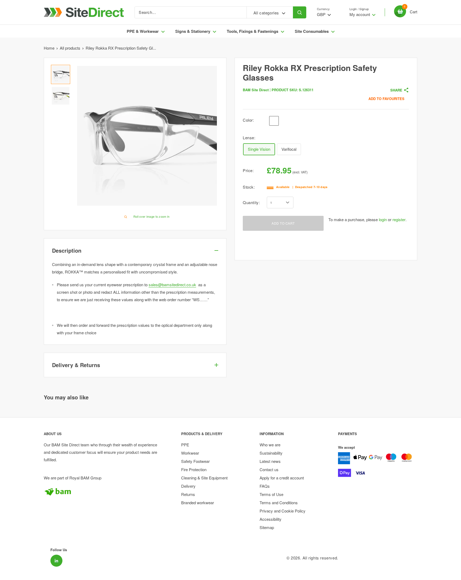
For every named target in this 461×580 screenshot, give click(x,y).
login (383, 219)
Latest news (270, 461)
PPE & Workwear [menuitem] (143, 31)
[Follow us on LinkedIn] (56, 561)
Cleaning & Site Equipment (204, 477)
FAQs (265, 486)
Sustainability (271, 453)
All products (70, 48)
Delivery (188, 486)
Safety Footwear (195, 461)
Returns (188, 494)
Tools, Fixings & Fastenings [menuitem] (252, 31)
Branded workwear (197, 502)
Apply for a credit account (282, 477)
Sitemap (267, 527)
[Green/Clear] (284, 121)
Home (49, 48)
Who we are (270, 444)
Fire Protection (193, 469)
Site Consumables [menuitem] (312, 31)
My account (360, 14)
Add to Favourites (386, 98)
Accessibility (270, 519)
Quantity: (251, 202)
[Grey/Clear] (274, 121)
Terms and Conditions (279, 502)
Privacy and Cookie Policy (282, 511)
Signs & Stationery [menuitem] (192, 31)
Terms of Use (271, 494)
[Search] (299, 12)
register (399, 219)
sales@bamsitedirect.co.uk (172, 284)
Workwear (190, 453)
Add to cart (283, 223)
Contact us (269, 469)
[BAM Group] (103, 491)
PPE (185, 444)
